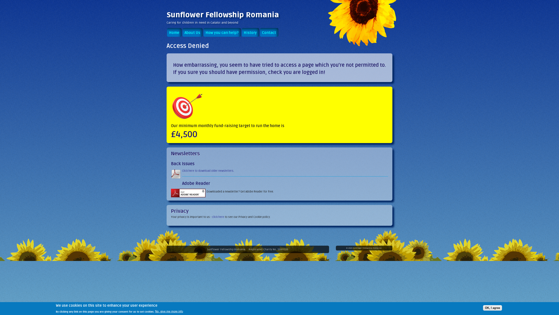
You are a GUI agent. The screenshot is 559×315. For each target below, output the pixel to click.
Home (174, 32)
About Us (192, 32)
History (250, 32)
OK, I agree (492, 307)
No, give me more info (169, 311)
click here (218, 217)
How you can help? (221, 32)
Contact (269, 32)
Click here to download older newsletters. (208, 171)
